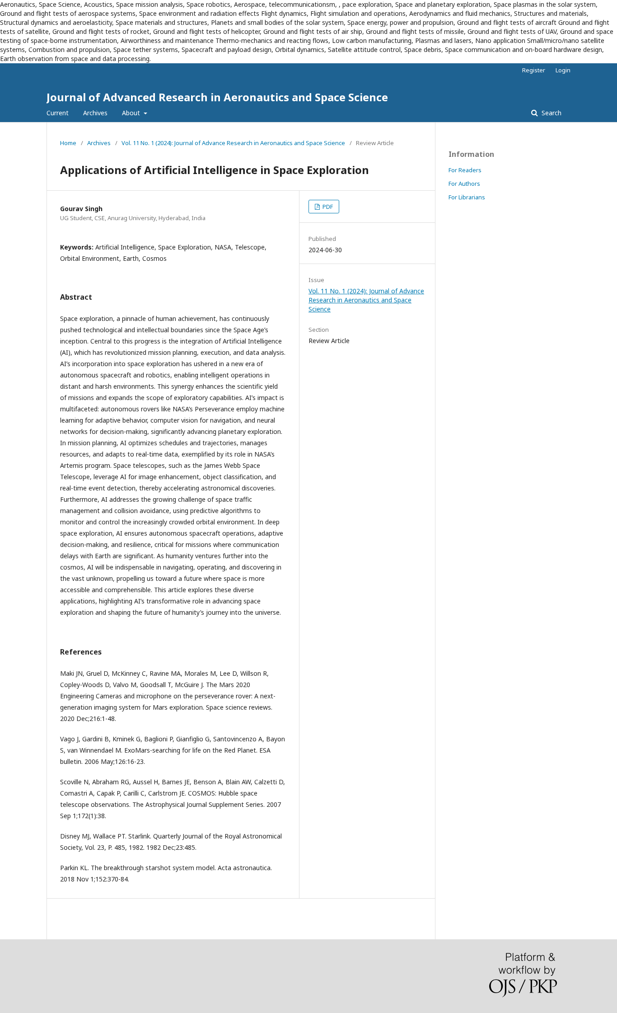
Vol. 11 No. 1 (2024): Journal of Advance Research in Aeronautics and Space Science (233, 143)
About (132, 112)
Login (563, 70)
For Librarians (467, 197)
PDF (327, 207)
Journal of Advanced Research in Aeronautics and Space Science (217, 97)
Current (58, 112)
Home (68, 143)
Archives (95, 112)
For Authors (464, 183)
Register (533, 70)
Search (550, 112)
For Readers (465, 170)
